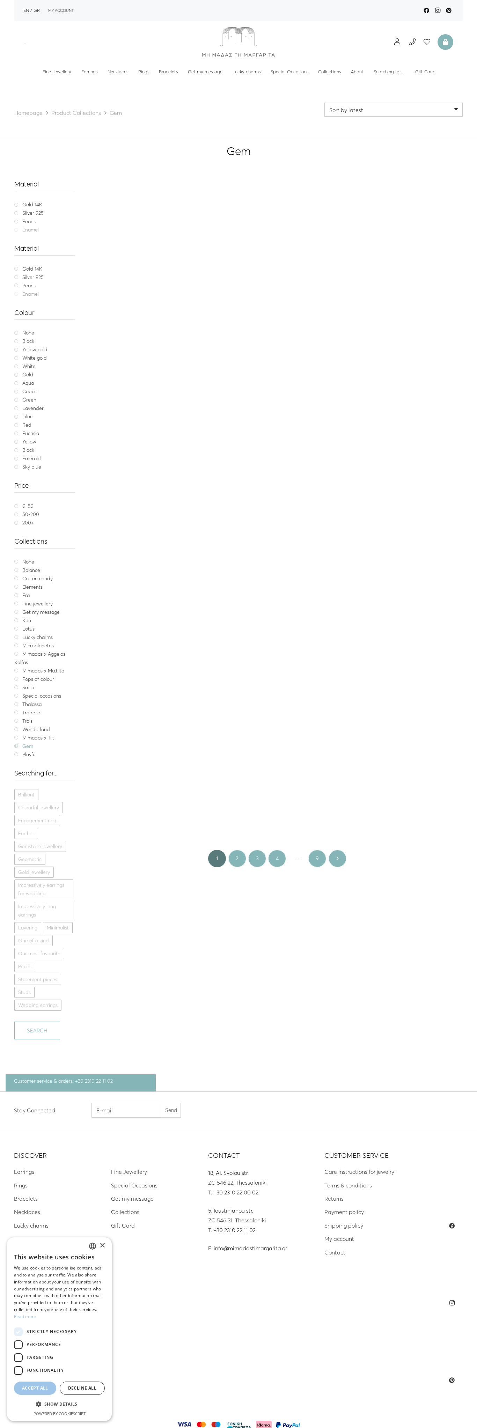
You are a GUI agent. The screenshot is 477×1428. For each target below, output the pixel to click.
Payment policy (344, 1211)
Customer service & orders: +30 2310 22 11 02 (63, 1081)
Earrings (24, 1171)
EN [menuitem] (26, 10)
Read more (25, 1316)
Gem (152, 308)
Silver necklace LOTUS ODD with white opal (277, 644)
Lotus (396, 472)
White (160, 334)
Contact (334, 1252)
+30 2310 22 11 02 (234, 1230)
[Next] (337, 858)
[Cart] (445, 42)
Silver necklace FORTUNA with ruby (403, 808)
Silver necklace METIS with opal (277, 808)
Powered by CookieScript (60, 1413)
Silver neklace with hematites (152, 315)
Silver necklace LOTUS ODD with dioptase (151, 644)
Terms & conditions (348, 1185)
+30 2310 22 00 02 (235, 1192)
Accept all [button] (35, 1388)
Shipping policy (343, 1225)
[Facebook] (426, 10)
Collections (125, 1211)
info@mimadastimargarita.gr (250, 1248)
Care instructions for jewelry (359, 1171)
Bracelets (26, 1198)
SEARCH (37, 1030)
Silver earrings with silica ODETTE (277, 480)
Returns (334, 1198)
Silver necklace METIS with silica (151, 808)
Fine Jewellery (129, 1171)
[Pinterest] (448, 10)
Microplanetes (145, 800)
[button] (59, 1404)
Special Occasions (134, 1185)
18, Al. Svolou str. (228, 1172)
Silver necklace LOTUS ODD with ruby (402, 480)
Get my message (132, 1198)
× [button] (102, 1245)
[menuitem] (26, 10)
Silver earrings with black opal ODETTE (403, 315)
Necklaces (27, 1211)
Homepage (28, 112)
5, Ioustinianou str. (230, 1210)
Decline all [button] (82, 1388)
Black (143, 334)
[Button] (397, 42)
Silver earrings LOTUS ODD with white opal (402, 644)
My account (339, 1238)
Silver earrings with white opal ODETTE (277, 315)
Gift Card (123, 1225)
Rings (21, 1185)
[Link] (238, 42)
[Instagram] (437, 10)
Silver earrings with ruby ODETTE (152, 480)
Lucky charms (31, 1225)
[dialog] (59, 1329)
